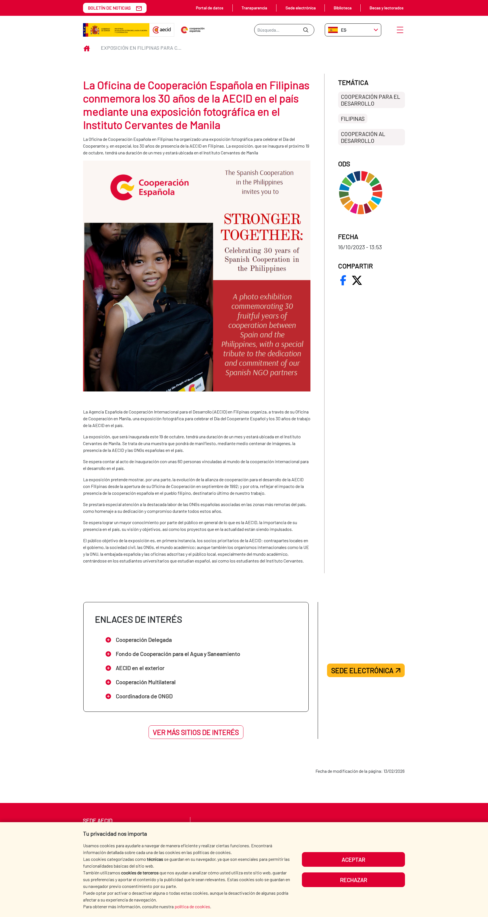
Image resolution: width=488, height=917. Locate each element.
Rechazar (353, 879)
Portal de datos (209, 7)
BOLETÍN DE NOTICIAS (109, 7)
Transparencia (254, 7)
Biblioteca (343, 7)
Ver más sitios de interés (196, 732)
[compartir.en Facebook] (343, 280)
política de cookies (192, 906)
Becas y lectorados (387, 7)
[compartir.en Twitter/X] (357, 280)
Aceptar (353, 859)
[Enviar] (305, 30)
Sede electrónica (301, 7)
